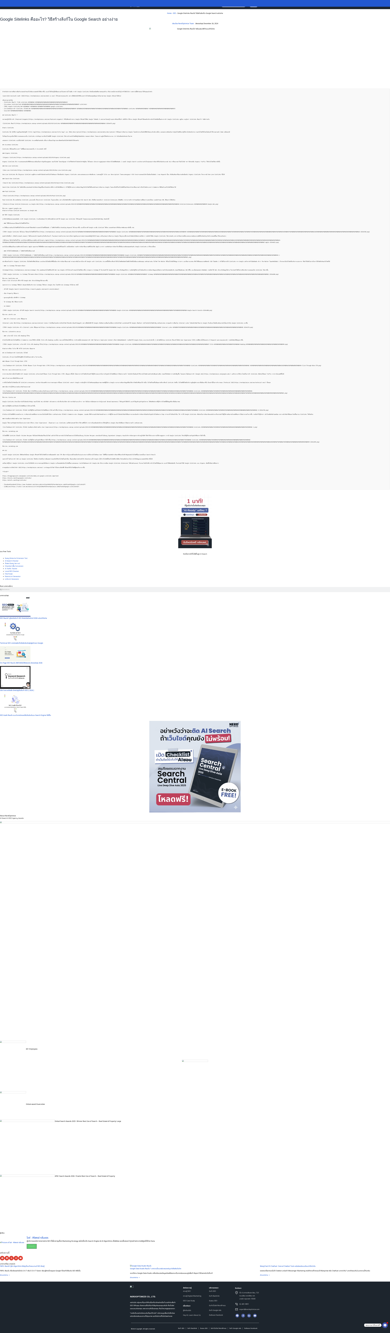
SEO (174, 13)
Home (169, 13)
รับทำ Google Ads (235, 1328)
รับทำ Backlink (192, 1328)
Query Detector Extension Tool (16, 558)
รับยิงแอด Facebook (250, 1328)
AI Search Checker (11, 561)
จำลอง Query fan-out (12, 563)
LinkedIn (32, 1246)
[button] (2, 1258)
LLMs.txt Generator (12, 579)
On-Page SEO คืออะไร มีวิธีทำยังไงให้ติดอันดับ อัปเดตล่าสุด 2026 (21, 663)
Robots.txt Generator (13, 576)
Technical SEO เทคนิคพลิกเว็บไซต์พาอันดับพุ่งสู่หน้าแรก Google (21, 643)
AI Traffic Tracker (11, 569)
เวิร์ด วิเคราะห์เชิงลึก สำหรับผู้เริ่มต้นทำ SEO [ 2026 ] (17, 690)
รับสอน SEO (204, 1328)
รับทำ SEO (181, 1328)
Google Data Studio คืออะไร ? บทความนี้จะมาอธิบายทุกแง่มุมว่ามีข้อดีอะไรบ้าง (155, 1268)
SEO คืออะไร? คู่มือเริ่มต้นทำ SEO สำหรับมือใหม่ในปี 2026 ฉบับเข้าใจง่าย (23, 618)
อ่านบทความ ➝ (5, 1275)
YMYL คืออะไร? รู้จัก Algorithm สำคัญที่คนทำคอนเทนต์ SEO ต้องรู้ (22, 1266)
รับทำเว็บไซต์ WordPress (218, 1328)
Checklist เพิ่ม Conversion (14, 566)
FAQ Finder (9, 574)
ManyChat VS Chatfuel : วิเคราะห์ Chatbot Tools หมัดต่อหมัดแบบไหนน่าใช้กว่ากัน (288, 1266)
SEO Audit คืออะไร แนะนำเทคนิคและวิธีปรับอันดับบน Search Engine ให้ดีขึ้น (25, 715)
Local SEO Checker (12, 571)
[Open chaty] (385, 1325)
